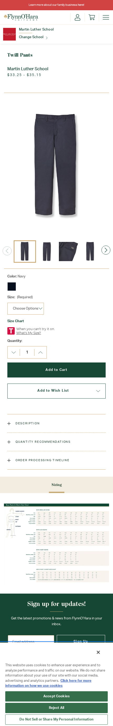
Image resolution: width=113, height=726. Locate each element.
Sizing (57, 485)
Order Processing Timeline (42, 460)
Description (27, 423)
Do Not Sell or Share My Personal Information (56, 719)
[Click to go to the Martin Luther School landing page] (9, 34)
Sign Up (81, 641)
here (81, 4)
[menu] (106, 17)
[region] (56, 684)
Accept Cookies (56, 696)
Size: (20, 297)
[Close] (98, 652)
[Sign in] (77, 17)
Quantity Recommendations (42, 441)
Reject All (56, 708)
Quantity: (14, 341)
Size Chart (15, 321)
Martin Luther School (36, 29)
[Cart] (92, 17)
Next (105, 250)
